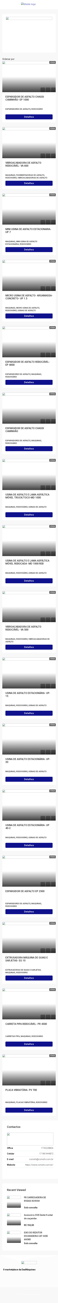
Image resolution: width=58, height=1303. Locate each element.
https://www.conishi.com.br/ (39, 1165)
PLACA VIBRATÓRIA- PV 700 (21, 1090)
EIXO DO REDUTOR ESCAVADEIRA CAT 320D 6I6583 (36, 1236)
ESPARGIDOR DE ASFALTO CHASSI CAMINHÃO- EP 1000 (24, 98)
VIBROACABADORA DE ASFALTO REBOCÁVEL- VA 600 (23, 164)
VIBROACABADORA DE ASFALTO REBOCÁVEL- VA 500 (23, 628)
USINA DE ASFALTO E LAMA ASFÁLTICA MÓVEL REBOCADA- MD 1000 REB (27, 562)
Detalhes (29, 116)
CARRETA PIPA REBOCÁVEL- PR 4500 (26, 1023)
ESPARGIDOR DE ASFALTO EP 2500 (24, 891)
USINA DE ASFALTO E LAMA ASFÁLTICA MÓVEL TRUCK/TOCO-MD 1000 (27, 496)
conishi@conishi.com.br (41, 1159)
